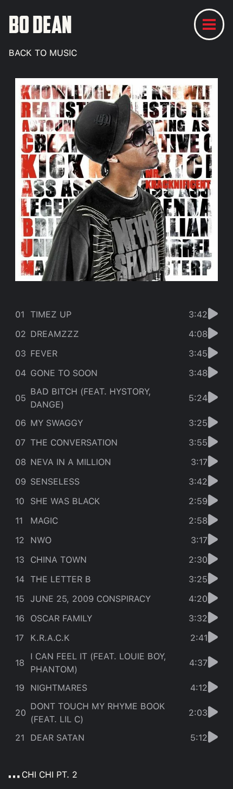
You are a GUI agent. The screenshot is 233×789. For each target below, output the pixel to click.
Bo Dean (40, 24)
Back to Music (43, 53)
